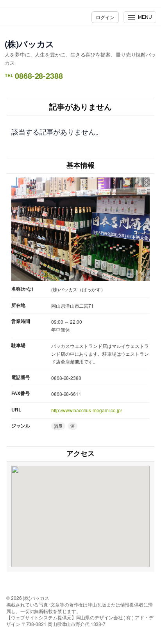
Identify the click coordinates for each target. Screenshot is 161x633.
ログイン (105, 17)
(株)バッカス (29, 44)
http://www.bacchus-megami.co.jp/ (86, 410)
